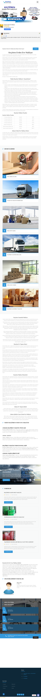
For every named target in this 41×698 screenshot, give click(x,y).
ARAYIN (35, 48)
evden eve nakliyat (2, 697)
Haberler (4, 688)
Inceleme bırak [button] (7, 29)
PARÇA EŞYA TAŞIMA (11, 285)
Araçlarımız (13, 686)
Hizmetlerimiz (5, 686)
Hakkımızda (13, 684)
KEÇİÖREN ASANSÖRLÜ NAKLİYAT (14, 308)
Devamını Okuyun (8, 502)
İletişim (13, 688)
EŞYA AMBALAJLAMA (11, 176)
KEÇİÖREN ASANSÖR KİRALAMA (14, 254)
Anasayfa (4, 684)
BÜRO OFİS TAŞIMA (11, 230)
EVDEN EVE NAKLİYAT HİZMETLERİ (15, 200)
